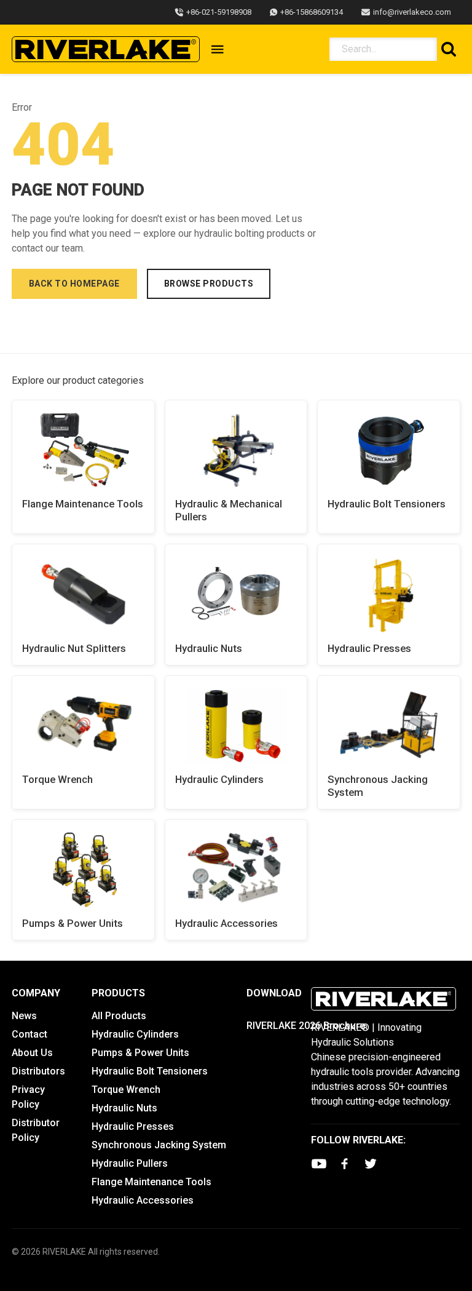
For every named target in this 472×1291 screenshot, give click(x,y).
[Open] (217, 49)
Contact (29, 1034)
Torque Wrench (57, 779)
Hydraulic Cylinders (219, 779)
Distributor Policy (36, 1130)
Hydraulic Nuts (208, 648)
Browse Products (209, 283)
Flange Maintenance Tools (82, 504)
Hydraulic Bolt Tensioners (387, 504)
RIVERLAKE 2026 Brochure (305, 1025)
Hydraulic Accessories (226, 923)
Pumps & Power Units (72, 923)
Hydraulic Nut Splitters (74, 648)
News (24, 1016)
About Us (32, 1053)
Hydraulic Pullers (130, 1163)
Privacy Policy (28, 1097)
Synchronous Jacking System (378, 785)
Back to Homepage (74, 283)
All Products (119, 1016)
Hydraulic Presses (369, 648)
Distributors (38, 1071)
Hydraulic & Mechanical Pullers (228, 510)
